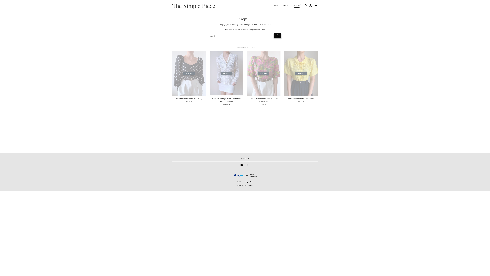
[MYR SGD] (297, 6)
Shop (284, 6)
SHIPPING (240, 186)
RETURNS (249, 186)
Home (276, 6)
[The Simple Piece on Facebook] (241, 166)
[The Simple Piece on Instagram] (247, 166)
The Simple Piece (193, 5)
